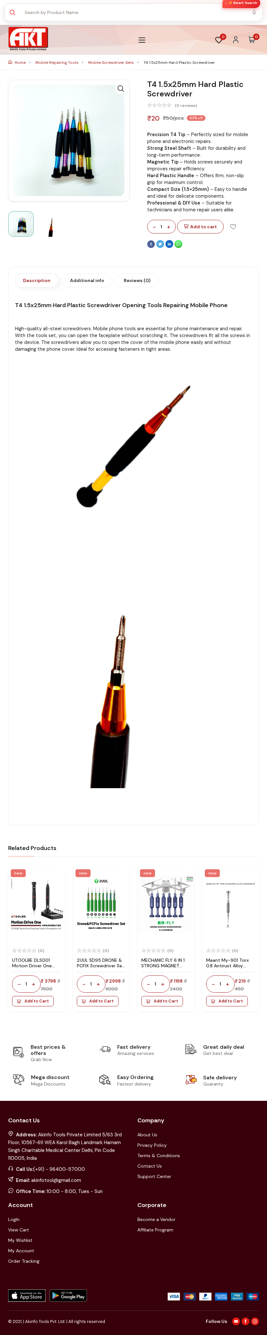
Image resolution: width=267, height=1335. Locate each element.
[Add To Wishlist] (233, 226)
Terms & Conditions (158, 1155)
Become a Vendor (156, 1219)
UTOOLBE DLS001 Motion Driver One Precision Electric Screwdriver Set (32, 968)
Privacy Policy (152, 1145)
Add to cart (203, 227)
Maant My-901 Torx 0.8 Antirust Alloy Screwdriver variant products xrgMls (227, 968)
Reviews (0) (137, 280)
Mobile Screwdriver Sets (111, 62)
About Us (147, 1135)
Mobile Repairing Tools (57, 62)
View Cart (18, 1230)
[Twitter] (160, 246)
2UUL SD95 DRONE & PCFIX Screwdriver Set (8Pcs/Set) (100, 965)
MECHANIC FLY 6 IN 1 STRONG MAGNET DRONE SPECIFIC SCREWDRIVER (163, 968)
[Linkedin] (170, 246)
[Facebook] (151, 246)
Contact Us (149, 1166)
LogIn (14, 1219)
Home (20, 62)
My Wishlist (20, 1240)
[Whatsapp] (178, 246)
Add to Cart (36, 1001)
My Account (21, 1251)
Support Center (154, 1176)
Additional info (87, 280)
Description (36, 280)
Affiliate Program (155, 1230)
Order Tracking (23, 1261)
